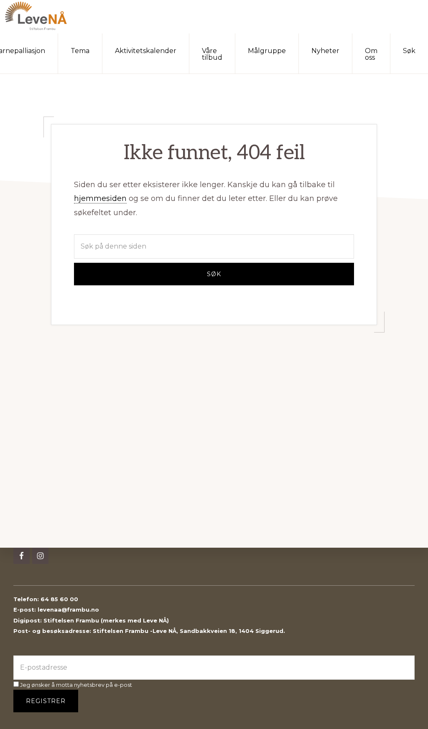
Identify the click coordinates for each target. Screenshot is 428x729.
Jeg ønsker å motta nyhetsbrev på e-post (75, 684)
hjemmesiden (100, 198)
